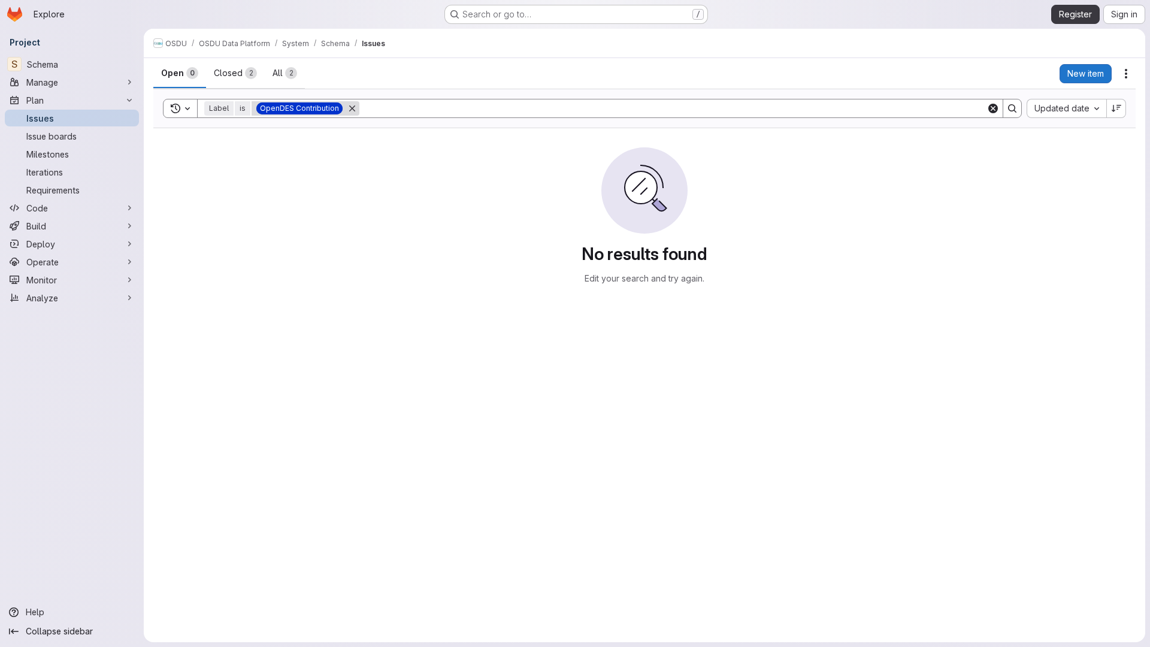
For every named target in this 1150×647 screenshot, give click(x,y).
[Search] (1012, 108)
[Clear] (993, 108)
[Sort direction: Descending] (1116, 108)
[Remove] (352, 108)
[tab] (179, 73)
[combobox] (1066, 108)
